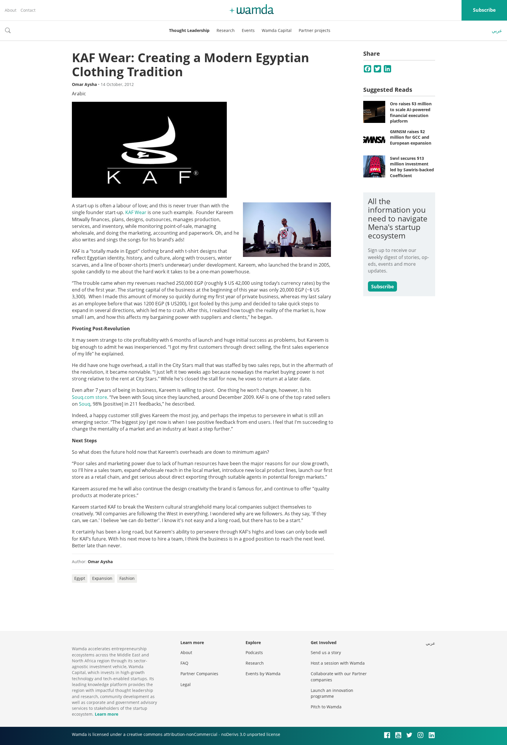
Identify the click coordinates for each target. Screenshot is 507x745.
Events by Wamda (263, 673)
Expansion (102, 578)
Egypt (79, 578)
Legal (185, 684)
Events (248, 30)
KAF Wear (135, 212)
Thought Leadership (189, 30)
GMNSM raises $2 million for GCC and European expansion (410, 137)
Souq (84, 404)
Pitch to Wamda (326, 707)
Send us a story (326, 652)
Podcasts (254, 652)
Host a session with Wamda (338, 663)
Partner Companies (199, 673)
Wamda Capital (277, 30)
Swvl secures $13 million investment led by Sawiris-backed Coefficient (412, 166)
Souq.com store (89, 397)
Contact (28, 10)
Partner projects (314, 30)
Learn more (106, 714)
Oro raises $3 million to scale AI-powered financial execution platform (411, 112)
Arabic (79, 93)
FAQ (184, 663)
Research (226, 30)
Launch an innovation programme (332, 693)
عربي (497, 30)
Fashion (127, 578)
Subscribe (484, 10)
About (10, 10)
